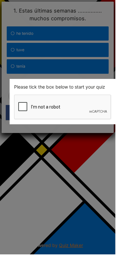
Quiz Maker (71, 245)
